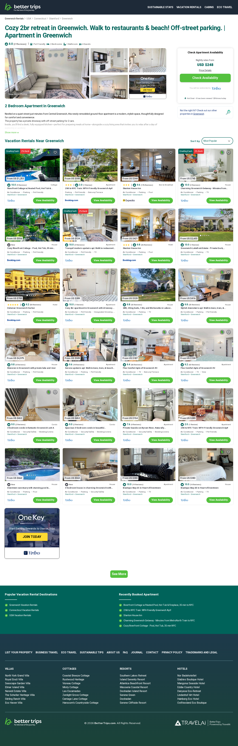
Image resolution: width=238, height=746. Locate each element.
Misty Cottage (70, 687)
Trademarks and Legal (201, 652)
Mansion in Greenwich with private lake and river (31, 368)
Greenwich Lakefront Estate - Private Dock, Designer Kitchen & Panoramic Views (202, 250)
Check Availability (205, 78)
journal (137, 652)
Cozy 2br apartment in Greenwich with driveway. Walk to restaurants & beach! (89, 309)
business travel (47, 652)
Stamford (54, 18)
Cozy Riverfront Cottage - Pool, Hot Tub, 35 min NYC (30, 250)
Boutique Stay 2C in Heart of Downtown (142, 487)
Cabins (209, 7)
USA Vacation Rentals (20, 615)
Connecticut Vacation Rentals (24, 610)
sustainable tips (91, 652)
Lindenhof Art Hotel (188, 695)
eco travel (224, 7)
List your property (18, 652)
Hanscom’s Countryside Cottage (80, 703)
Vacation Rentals (188, 7)
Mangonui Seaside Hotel (191, 683)
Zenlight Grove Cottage (75, 695)
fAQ (125, 652)
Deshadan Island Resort (133, 691)
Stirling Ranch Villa (15, 699)
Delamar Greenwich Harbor (21, 308)
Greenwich (67, 18)
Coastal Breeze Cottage (76, 676)
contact (152, 652)
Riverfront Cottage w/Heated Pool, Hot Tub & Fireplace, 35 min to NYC (29, 190)
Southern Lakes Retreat (133, 676)
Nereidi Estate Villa (15, 691)
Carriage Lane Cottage (74, 699)
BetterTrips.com (105, 723)
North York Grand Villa (17, 676)
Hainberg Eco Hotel (188, 699)
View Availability (45, 200)
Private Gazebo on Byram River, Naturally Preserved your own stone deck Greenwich (144, 429)
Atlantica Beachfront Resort (135, 683)
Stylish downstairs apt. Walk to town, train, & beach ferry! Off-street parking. (202, 309)
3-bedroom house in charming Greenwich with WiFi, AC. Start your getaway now (88, 489)
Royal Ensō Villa (14, 679)
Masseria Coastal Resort (134, 687)
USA (29, 18)
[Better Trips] (27, 723)
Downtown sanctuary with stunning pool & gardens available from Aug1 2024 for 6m (28, 489)
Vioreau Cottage (71, 683)
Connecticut (40, 18)
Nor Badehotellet (186, 676)
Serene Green (127, 695)
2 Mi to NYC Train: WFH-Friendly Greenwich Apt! (89, 188)
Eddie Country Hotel (188, 687)
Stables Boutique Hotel (190, 679)
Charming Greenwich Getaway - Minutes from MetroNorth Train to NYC (203, 190)
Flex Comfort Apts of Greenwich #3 (140, 368)
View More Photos (18, 94)
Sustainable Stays (160, 7)
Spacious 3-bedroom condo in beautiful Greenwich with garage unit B (84, 429)
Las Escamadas (71, 691)
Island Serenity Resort (132, 679)
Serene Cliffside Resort (133, 703)
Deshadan (125, 699)
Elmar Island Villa (14, 687)
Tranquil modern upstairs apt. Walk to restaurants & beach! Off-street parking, (90, 250)
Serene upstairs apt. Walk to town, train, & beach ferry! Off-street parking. (89, 369)
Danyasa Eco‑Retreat (189, 691)
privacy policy (172, 652)
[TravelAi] (191, 723)
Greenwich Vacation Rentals (23, 605)
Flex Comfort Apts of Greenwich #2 (198, 368)
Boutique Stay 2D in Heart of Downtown (199, 487)
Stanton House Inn (132, 188)
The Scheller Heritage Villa (20, 695)
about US (113, 652)
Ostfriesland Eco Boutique (192, 703)
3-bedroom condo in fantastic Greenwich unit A (30, 427)
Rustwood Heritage (73, 679)
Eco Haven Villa (13, 703)
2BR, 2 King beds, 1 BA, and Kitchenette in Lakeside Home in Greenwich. (148, 309)
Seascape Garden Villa (17, 683)
